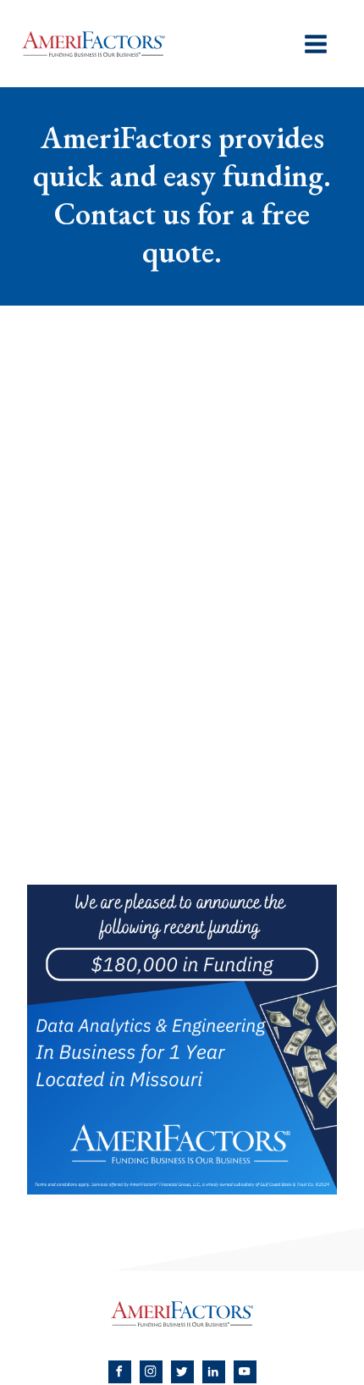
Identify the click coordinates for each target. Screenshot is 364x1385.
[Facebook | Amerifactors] (119, 1371)
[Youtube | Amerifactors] (245, 1371)
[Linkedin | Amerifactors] (213, 1371)
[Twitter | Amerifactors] (182, 1371)
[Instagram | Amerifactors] (151, 1371)
